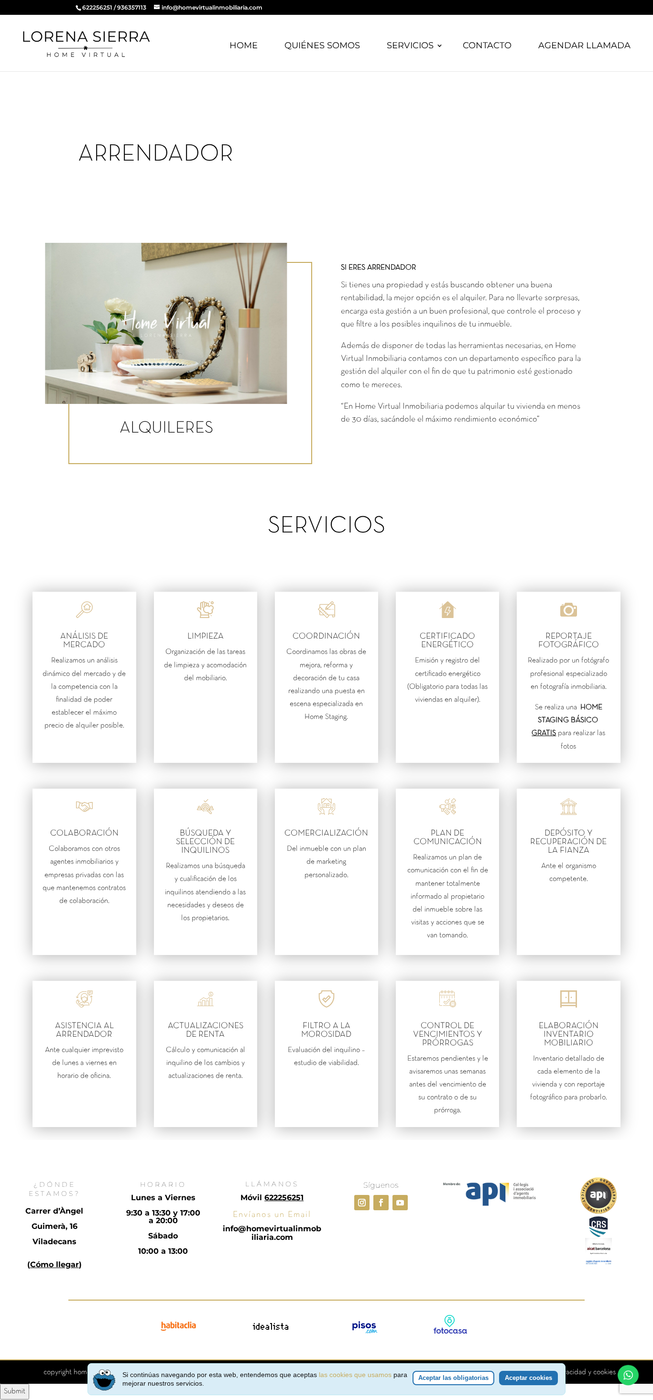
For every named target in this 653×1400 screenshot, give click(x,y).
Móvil (272, 1197)
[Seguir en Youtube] (400, 1202)
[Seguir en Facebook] (381, 1202)
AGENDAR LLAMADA (584, 45)
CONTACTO (487, 45)
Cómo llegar (54, 1264)
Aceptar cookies (528, 1377)
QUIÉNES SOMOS (322, 45)
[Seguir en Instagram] (362, 1202)
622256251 (97, 7)
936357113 (131, 7)
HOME (243, 45)
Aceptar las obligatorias (453, 1377)
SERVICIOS (410, 45)
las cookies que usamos (355, 1374)
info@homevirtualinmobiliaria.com (272, 1233)
